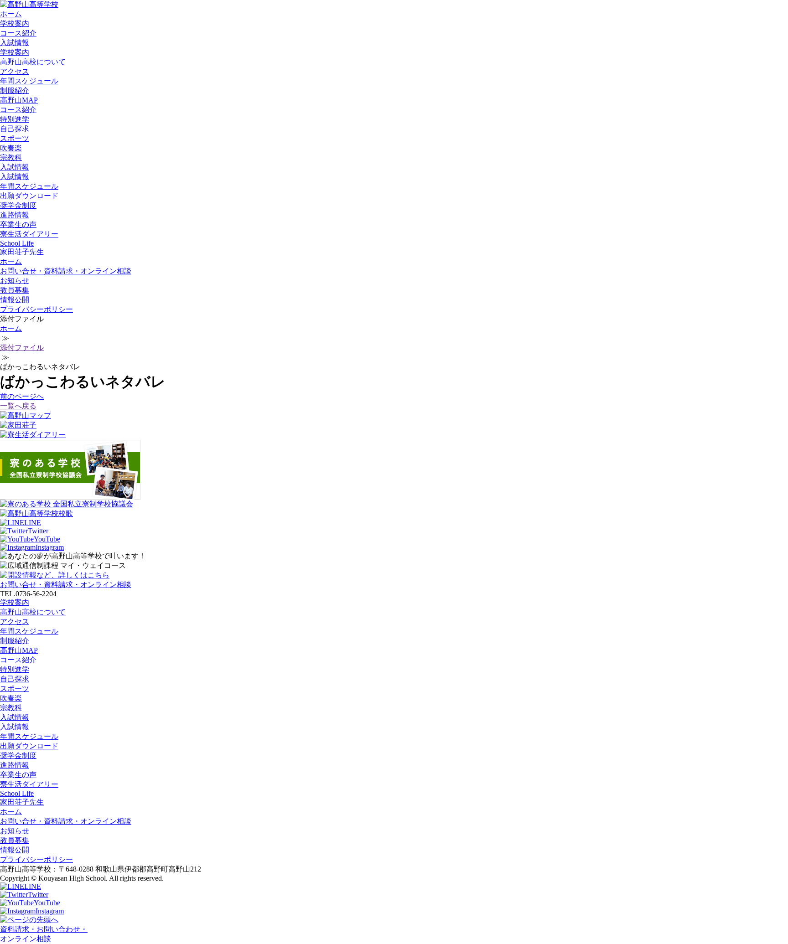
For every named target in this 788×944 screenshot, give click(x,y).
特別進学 (14, 119)
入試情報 (14, 42)
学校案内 (14, 23)
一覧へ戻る (18, 406)
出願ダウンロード (29, 196)
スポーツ (14, 138)
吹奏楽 (11, 148)
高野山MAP (19, 100)
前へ (22, 396)
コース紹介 (18, 33)
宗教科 (11, 157)
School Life (17, 243)
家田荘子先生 (22, 252)
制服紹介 (14, 90)
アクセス (14, 71)
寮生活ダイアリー (29, 234)
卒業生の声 (18, 224)
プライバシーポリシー (36, 309)
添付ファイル (22, 347)
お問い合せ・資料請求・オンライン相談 (65, 271)
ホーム (11, 14)
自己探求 (14, 129)
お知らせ (14, 280)
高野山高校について (33, 62)
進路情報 (14, 215)
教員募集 (14, 290)
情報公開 (14, 300)
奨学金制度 (18, 205)
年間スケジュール (29, 81)
